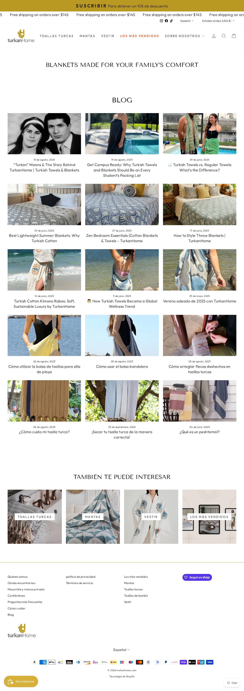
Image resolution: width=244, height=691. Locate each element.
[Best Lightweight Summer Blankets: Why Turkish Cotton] (44, 204)
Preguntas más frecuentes (25, 602)
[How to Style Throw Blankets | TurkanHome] (199, 204)
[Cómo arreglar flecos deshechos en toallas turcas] (199, 335)
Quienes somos (18, 577)
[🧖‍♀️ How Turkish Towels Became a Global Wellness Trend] (122, 270)
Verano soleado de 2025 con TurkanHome (199, 301)
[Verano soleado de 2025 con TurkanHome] (199, 270)
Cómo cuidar (16, 608)
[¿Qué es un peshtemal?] (199, 401)
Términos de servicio (79, 583)
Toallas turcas (57, 36)
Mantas (87, 36)
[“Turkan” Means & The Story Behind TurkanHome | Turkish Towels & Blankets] (44, 133)
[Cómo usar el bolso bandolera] (122, 335)
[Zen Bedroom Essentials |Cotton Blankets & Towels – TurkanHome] (122, 204)
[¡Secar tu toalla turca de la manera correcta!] (122, 401)
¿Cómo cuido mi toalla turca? (44, 431)
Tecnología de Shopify (121, 676)
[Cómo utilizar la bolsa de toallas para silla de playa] (44, 335)
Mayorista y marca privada (26, 589)
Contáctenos (16, 595)
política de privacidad (81, 577)
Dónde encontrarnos (21, 583)
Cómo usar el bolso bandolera (122, 366)
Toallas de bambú (136, 595)
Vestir (108, 36)
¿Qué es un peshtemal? (200, 431)
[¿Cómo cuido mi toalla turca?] (44, 401)
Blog (11, 614)
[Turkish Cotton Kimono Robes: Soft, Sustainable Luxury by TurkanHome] (44, 270)
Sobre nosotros (183, 36)
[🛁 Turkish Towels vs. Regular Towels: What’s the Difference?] (199, 133)
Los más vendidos (139, 36)
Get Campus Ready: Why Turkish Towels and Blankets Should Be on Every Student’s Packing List (122, 170)
